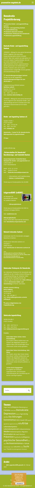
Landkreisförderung (11, 29)
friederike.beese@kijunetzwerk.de (18, 172)
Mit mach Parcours (19, 434)
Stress (21, 446)
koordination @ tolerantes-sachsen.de (18, 247)
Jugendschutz (6, 424)
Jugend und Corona (14, 424)
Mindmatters (8, 434)
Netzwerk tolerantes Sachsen (14, 31)
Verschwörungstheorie (16, 449)
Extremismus (10, 420)
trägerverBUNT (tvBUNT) (13, 192)
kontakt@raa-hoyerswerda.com (16, 221)
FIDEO (18, 420)
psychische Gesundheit (16, 440)
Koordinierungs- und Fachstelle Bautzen (17, 153)
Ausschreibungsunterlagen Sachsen (16, 75)
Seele (12, 446)
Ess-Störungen (15, 417)
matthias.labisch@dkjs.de (14, 95)
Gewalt (22, 420)
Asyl (8, 407)
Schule (26, 443)
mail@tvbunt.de (12, 214)
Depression (10, 413)
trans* (5, 449)
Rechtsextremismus (14, 443)
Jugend (29, 420)
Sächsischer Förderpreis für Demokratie (17, 33)
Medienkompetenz (16, 432)
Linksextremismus (24, 429)
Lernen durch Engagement (14, 367)
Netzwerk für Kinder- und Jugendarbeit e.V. (17, 161)
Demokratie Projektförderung (12, 17)
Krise (25, 423)
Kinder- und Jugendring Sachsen (15, 28)
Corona (7, 410)
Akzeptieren (20, 483)
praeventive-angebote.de (11, 2)
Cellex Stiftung (26, 280)
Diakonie (18, 414)
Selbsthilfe (17, 447)
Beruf (26, 407)
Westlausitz (24, 449)
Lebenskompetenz (10, 427)
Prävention (9, 437)
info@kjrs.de (10, 128)
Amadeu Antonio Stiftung (11, 287)
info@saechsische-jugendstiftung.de (18, 329)
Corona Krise (13, 410)
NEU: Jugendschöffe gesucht (14, 465)
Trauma (9, 449)
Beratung (22, 407)
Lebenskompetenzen (11, 429)
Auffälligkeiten (14, 407)
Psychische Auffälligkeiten (22, 437)
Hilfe (26, 420)
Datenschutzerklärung (19, 481)
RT (23, 443)
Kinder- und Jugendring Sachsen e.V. (15, 116)
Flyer (6, 138)
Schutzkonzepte (7, 446)
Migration (25, 432)
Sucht (26, 446)
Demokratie (22, 410)
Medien (7, 431)
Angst (5, 407)
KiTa (20, 424)
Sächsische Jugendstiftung (13, 35)
